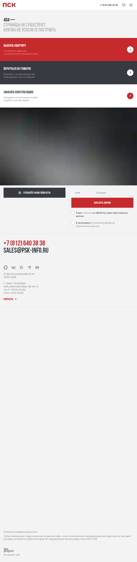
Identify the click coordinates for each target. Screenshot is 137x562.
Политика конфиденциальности (20, 532)
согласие (87, 213)
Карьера (9, 478)
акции (60, 353)
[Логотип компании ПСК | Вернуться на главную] (9, 5)
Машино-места (65, 336)
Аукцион (61, 369)
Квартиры (62, 330)
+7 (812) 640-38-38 (109, 5)
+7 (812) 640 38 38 (24, 243)
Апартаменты (64, 319)
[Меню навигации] (131, 5)
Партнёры (10, 489)
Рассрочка (62, 391)
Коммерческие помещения (72, 325)
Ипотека (61, 397)
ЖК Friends (10, 389)
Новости (9, 500)
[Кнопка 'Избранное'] (124, 5)
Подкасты (9, 505)
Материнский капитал (69, 380)
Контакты (9, 517)
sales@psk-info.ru (26, 250)
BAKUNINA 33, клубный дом (20, 433)
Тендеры (9, 483)
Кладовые (62, 342)
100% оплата (63, 386)
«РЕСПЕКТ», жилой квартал (19, 375)
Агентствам (10, 494)
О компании (11, 472)
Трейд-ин (61, 375)
